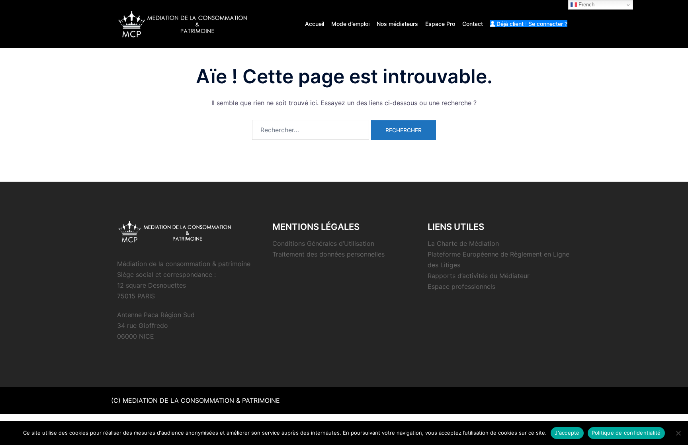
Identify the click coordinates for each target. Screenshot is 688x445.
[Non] (678, 433)
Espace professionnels (461, 286)
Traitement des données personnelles (328, 254)
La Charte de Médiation (463, 243)
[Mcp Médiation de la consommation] (184, 23)
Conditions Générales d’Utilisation (323, 243)
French (585, 5)
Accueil (314, 23)
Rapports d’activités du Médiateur (479, 276)
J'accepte (567, 432)
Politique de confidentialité (626, 432)
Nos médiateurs (397, 23)
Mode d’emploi (350, 23)
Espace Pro (440, 23)
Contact (472, 23)
